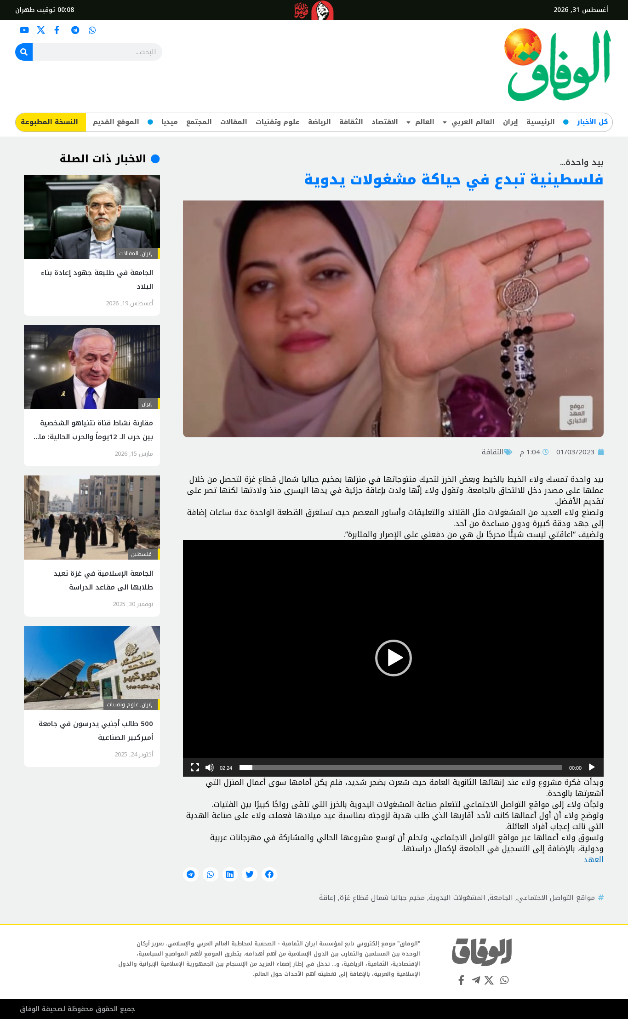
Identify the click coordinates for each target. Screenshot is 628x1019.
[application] (393, 658)
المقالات (233, 122)
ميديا (169, 122)
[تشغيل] (591, 767)
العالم (424, 122)
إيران (510, 122)
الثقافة (351, 122)
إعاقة (327, 897)
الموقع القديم (116, 122)
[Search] (24, 52)
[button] (393, 658)
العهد (593, 859)
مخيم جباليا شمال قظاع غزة (382, 897)
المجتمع (199, 122)
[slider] (401, 767)
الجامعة (501, 897)
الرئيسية (540, 122)
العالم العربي (473, 122)
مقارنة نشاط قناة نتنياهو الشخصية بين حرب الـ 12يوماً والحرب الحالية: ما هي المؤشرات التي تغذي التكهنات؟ (95, 437)
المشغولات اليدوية (457, 897)
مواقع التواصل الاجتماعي (556, 897)
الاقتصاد (384, 122)
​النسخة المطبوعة (49, 122)
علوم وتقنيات (278, 122)
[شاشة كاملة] (195, 767)
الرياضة (319, 122)
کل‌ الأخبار (592, 122)
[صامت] (209, 767)
